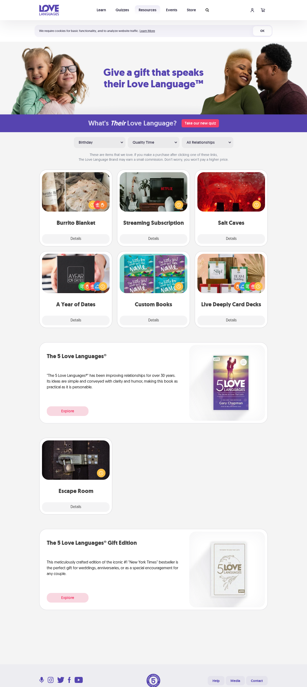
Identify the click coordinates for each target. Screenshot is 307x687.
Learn (101, 9)
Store (191, 9)
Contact (257, 681)
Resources (147, 9)
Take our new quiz (200, 123)
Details (76, 239)
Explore (67, 411)
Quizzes (122, 9)
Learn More (147, 31)
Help (216, 681)
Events (171, 9)
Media (235, 681)
